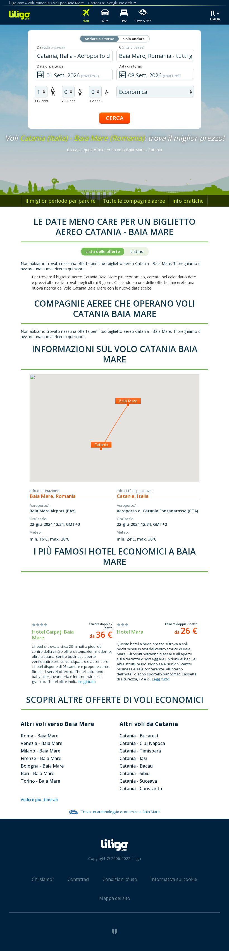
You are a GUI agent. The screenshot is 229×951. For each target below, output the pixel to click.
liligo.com (16, 2)
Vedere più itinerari (39, 799)
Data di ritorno (130, 66)
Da (51, 47)
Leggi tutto (87, 681)
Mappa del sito (114, 898)
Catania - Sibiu (135, 773)
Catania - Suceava (138, 781)
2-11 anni (69, 101)
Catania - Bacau (136, 766)
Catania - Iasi (133, 758)
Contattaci (78, 879)
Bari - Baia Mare (37, 773)
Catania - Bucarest (139, 736)
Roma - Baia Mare (39, 736)
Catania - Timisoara (140, 751)
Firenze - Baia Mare (41, 758)
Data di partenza (50, 66)
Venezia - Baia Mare (41, 743)
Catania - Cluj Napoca (142, 743)
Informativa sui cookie (174, 879)
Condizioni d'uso (119, 879)
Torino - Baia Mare (40, 781)
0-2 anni (95, 101)
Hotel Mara (130, 632)
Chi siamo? (43, 879)
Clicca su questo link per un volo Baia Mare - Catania (114, 149)
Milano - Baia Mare (40, 751)
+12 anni (41, 101)
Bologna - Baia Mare (42, 766)
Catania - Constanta (141, 788)
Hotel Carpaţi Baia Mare (53, 635)
